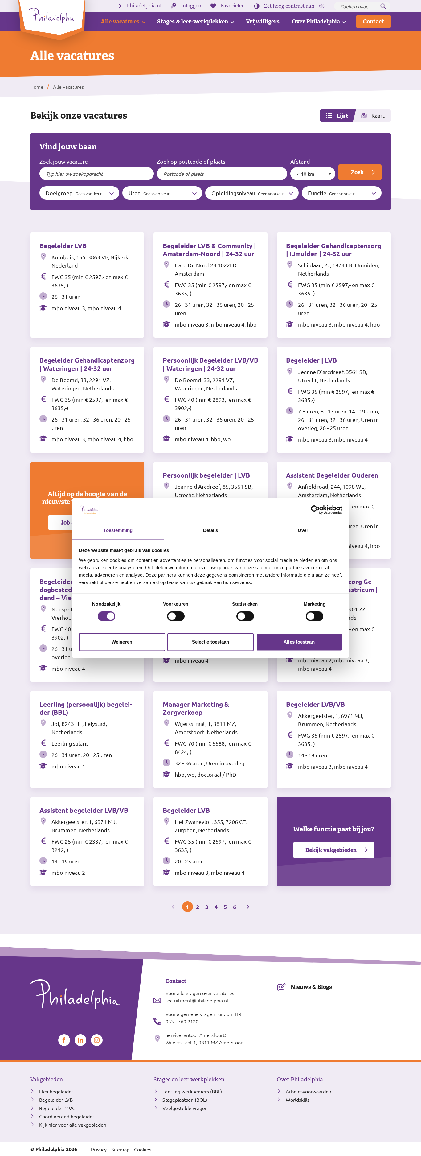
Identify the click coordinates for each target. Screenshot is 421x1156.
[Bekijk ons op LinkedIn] (80, 1040)
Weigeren (122, 641)
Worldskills (297, 1099)
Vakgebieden (46, 1079)
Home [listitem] (36, 87)
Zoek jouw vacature (63, 161)
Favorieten (233, 6)
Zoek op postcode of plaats (191, 161)
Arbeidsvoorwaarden (308, 1091)
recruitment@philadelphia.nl (197, 1000)
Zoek (357, 172)
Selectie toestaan (210, 641)
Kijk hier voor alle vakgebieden (72, 1124)
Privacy (99, 1149)
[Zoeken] (383, 6)
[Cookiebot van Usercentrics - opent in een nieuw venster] (315, 509)
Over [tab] (303, 530)
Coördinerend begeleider (66, 1116)
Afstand (300, 161)
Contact (373, 21)
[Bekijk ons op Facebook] (64, 1040)
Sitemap (120, 1149)
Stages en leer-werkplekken (188, 1079)
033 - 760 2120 (182, 1021)
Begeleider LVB (56, 1099)
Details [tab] (210, 530)
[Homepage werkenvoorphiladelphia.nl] (87, 994)
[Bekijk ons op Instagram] (97, 1040)
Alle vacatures (120, 21)
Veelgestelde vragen (185, 1108)
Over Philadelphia (316, 21)
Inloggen (191, 6)
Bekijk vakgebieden (331, 850)
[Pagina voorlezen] (322, 6)
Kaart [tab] (378, 115)
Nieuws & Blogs (311, 986)
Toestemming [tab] (118, 530)
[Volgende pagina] (247, 906)
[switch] (176, 616)
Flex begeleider (56, 1091)
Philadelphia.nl (143, 6)
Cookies (142, 1149)
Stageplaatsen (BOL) (184, 1099)
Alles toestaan (299, 641)
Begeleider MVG (57, 1108)
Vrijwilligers (263, 21)
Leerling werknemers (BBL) (192, 1091)
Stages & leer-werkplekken (192, 21)
